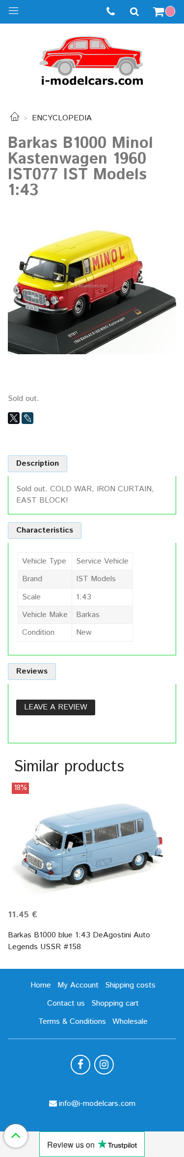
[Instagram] (104, 1064)
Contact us (66, 1003)
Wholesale (130, 1021)
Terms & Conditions (72, 1021)
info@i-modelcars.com (97, 1103)
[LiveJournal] (27, 418)
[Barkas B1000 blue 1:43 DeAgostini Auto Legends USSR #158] (92, 842)
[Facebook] (80, 1064)
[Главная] (15, 118)
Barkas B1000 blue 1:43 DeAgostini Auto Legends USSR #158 (79, 941)
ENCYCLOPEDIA (62, 118)
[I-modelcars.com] (92, 59)
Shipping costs (130, 985)
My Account (78, 985)
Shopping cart (115, 1003)
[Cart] (165, 11)
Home (40, 985)
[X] (14, 418)
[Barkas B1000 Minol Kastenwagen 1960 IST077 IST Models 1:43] (92, 286)
